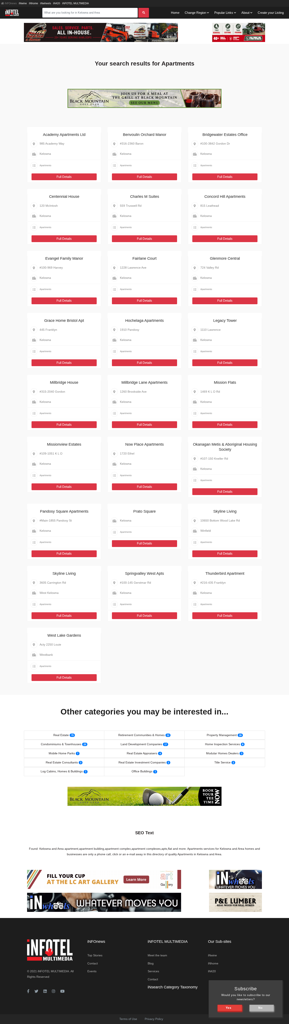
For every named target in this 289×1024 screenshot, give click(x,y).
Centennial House (64, 196)
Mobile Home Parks (62, 753)
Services (153, 971)
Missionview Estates (64, 444)
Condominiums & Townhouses (61, 744)
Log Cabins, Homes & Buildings (62, 771)
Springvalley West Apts (144, 573)
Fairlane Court (144, 258)
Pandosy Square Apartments (64, 511)
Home (175, 12)
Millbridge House (64, 382)
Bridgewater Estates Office (225, 135)
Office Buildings (142, 771)
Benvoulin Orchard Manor (144, 135)
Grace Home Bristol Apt (64, 320)
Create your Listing (271, 12)
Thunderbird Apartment (224, 573)
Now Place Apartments (144, 444)
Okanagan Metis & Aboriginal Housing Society (225, 446)
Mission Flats (225, 382)
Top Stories (94, 955)
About (245, 12)
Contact (92, 963)
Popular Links (223, 12)
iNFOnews (10, 3)
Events (91, 971)
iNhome (33, 3)
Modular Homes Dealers (222, 753)
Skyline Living (225, 511)
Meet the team (157, 955)
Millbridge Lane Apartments (144, 382)
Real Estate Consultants (62, 762)
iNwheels (45, 3)
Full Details (64, 177)
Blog (151, 963)
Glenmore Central (225, 258)
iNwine (23, 3)
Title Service (222, 762)
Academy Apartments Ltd (64, 135)
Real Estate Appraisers (142, 753)
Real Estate (61, 735)
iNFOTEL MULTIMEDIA (75, 3)
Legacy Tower (225, 320)
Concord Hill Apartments (224, 196)
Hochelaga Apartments (144, 320)
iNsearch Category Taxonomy (173, 987)
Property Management (222, 735)
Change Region (195, 12)
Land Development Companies (141, 744)
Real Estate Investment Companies (142, 762)
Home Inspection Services (222, 744)
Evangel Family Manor (64, 258)
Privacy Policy (154, 1019)
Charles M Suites (144, 196)
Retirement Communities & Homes (141, 735)
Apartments (45, 165)
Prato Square (144, 511)
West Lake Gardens (64, 635)
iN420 (56, 3)
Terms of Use (128, 1019)
